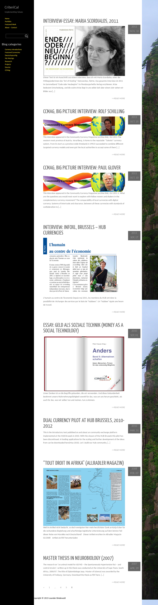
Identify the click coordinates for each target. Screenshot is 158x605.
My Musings (9, 58)
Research (8, 61)
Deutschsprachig (11, 55)
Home (7, 19)
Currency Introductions (13, 50)
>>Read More (118, 98)
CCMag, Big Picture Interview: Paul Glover (82, 168)
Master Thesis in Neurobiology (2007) (78, 558)
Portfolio (8, 22)
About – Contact (11, 28)
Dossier (7, 67)
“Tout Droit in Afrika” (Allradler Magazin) (83, 463)
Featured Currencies (12, 52)
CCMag (7, 70)
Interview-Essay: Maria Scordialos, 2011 (80, 21)
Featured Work (10, 25)
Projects (8, 64)
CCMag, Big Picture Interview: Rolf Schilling (83, 111)
